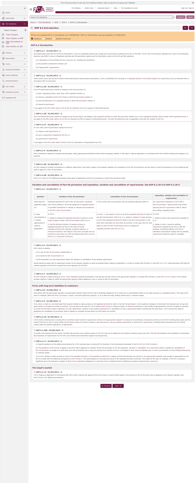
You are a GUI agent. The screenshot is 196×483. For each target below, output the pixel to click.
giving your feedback (127, 3)
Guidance (37, 39)
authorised (41, 54)
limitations (90, 60)
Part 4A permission (111, 54)
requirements (54, 67)
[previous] (185, 28)
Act (62, 54)
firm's (145, 54)
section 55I (58, 119)
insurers (137, 350)
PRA (139, 54)
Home (32, 22)
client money (106, 306)
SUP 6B (156, 333)
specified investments (49, 63)
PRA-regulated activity (74, 93)
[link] (43, 9)
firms (173, 350)
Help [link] (115, 8)
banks (146, 350)
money (127, 295)
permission (52, 81)
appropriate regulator (128, 276)
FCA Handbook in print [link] (129, 8)
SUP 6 (64, 22)
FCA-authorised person (46, 89)
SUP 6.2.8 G (138, 344)
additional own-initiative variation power (127, 333)
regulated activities (104, 116)
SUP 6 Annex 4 (152, 344)
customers (122, 293)
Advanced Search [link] (103, 8)
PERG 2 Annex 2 (50, 56)
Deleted (48, 39)
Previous (107, 386)
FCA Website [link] (76, 8)
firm (36, 54)
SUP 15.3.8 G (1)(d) (167, 276)
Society (132, 375)
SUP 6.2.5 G (38, 178)
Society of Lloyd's (107, 375)
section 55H (60, 108)
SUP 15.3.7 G (161, 263)
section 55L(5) (61, 142)
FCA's (64, 335)
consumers (154, 361)
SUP (56, 22)
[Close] (193, 3)
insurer (64, 295)
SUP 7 (148, 333)
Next (117, 386)
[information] (25, 30)
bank (71, 295)
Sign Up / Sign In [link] (187, 8)
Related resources (63, 39)
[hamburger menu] (31, 9)
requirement (53, 131)
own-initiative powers (87, 333)
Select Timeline (10, 30)
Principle (147, 263)
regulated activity (134, 78)
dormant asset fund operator (86, 295)
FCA (130, 54)
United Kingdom (152, 78)
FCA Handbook (44, 22)
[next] (191, 28)
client (123, 295)
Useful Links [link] (89, 8)
